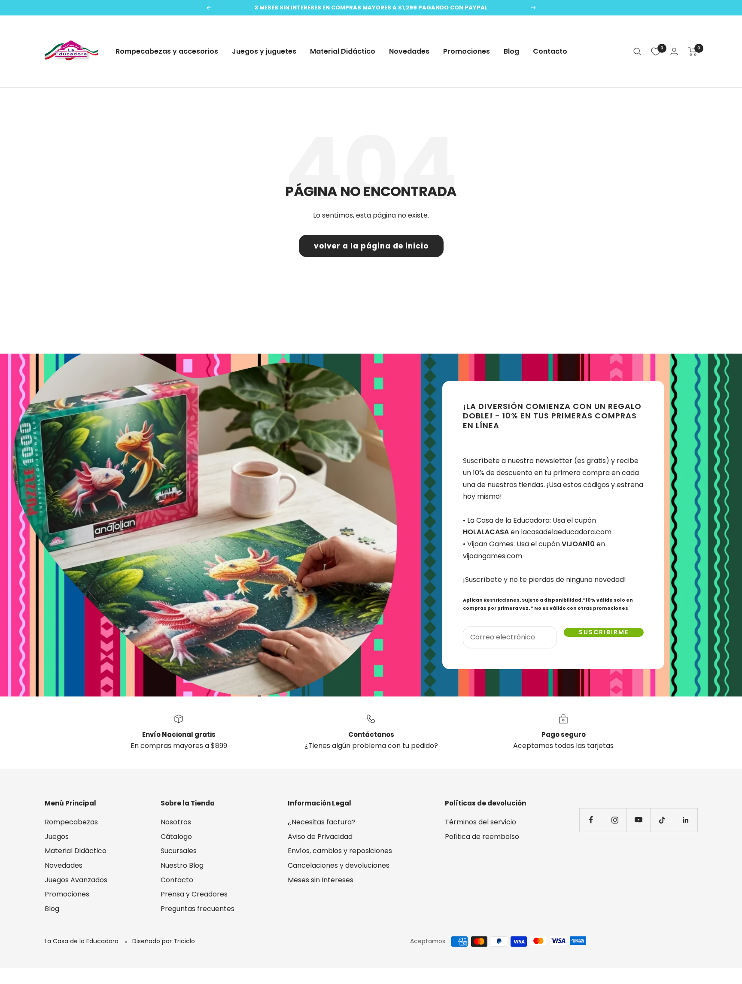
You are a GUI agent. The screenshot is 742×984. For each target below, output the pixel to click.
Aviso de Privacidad (320, 837)
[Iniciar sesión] (674, 51)
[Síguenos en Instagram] (614, 820)
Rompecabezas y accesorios (167, 51)
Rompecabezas (71, 822)
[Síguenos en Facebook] (591, 820)
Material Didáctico (342, 51)
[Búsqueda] (637, 51)
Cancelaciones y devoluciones (338, 865)
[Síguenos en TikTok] (662, 820)
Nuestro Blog (182, 865)
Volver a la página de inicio (371, 246)
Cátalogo (176, 837)
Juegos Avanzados (76, 880)
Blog (511, 51)
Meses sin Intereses (320, 880)
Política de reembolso (482, 837)
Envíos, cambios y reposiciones (340, 851)
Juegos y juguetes (264, 51)
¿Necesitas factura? (322, 822)
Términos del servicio (480, 822)
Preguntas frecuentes (197, 909)
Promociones (466, 51)
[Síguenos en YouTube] (638, 820)
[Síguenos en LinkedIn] (685, 820)
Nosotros (176, 822)
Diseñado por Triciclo (163, 941)
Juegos (57, 837)
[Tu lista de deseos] (655, 51)
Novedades (409, 51)
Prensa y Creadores (194, 894)
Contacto (550, 51)
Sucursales (179, 851)
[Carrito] (692, 51)
